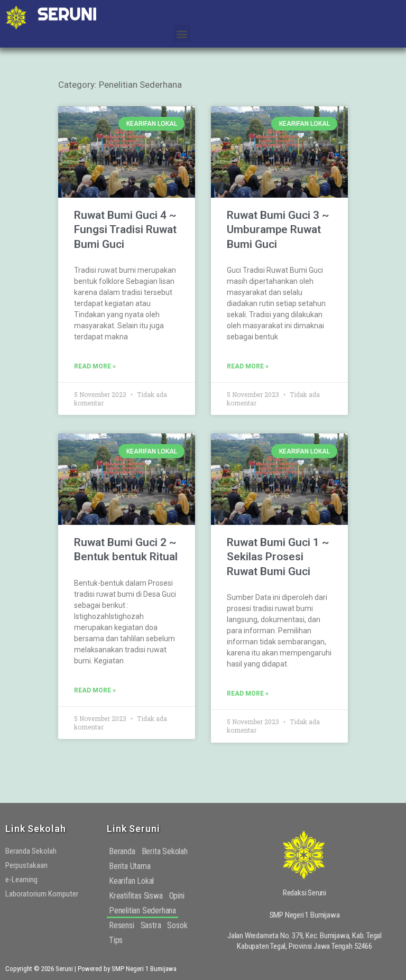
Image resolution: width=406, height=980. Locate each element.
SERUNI (67, 13)
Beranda (122, 851)
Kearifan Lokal (131, 881)
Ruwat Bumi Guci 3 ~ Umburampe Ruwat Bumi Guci (278, 230)
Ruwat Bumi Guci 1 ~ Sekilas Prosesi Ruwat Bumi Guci (278, 557)
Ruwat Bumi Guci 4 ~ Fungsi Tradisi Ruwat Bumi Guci (125, 230)
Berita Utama (130, 866)
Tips (116, 940)
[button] (181, 33)
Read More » (95, 366)
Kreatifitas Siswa (136, 896)
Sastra (151, 925)
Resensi (121, 925)
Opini (176, 896)
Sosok (177, 925)
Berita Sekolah (165, 851)
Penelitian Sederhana (142, 910)
